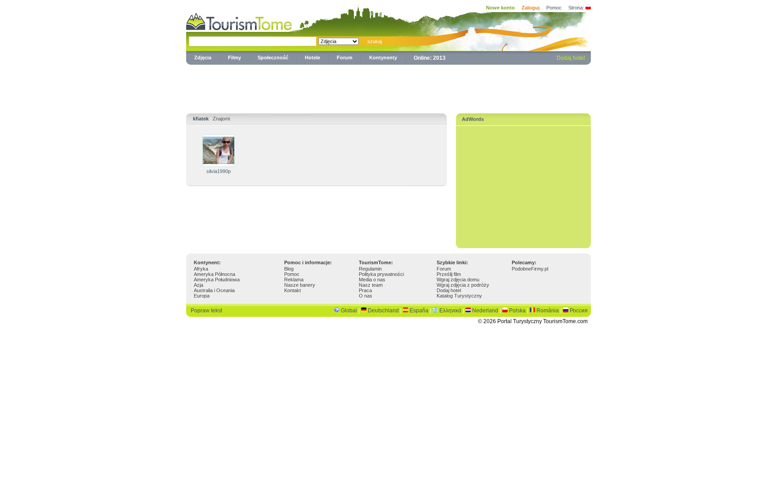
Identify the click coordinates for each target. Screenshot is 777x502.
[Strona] (588, 7)
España (419, 310)
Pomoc (554, 7)
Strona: (576, 7)
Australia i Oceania (214, 290)
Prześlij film (449, 274)
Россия (579, 310)
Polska (517, 310)
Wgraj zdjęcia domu (458, 279)
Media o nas (372, 279)
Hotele (312, 57)
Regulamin (370, 268)
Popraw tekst (206, 310)
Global (349, 310)
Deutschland (383, 310)
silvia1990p (218, 171)
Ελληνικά (450, 310)
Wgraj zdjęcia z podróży (463, 285)
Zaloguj (531, 7)
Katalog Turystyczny (459, 295)
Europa (202, 295)
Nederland (485, 310)
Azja (198, 285)
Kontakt (292, 290)
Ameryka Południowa (217, 279)
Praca (365, 290)
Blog (289, 268)
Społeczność (273, 57)
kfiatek (201, 118)
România (547, 310)
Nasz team (371, 285)
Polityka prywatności (381, 274)
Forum (345, 57)
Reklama (294, 279)
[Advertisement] (388, 87)
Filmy (234, 57)
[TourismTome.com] (239, 20)
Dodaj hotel (571, 58)
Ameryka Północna (214, 274)
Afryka (201, 268)
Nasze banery (299, 285)
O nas (365, 295)
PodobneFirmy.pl (530, 268)
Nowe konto (500, 7)
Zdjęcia (202, 57)
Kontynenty (383, 57)
